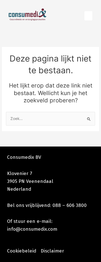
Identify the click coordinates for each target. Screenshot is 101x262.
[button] (88, 15)
